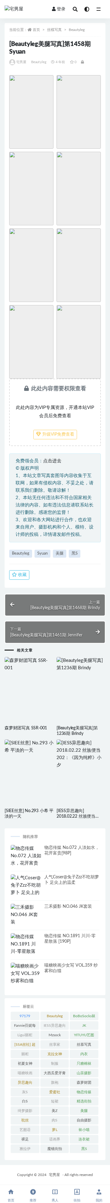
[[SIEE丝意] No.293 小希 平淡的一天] (29, 746)
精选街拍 (84, 1101)
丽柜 (25, 1054)
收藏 (22, 575)
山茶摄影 (84, 1073)
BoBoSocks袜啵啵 (84, 1017)
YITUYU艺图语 (84, 1036)
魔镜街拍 (54, 1149)
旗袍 (54, 1082)
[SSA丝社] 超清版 (24, 1046)
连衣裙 (84, 1139)
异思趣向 (25, 1082)
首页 (36, 30)
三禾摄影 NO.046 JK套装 (68, 906)
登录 (61, 9)
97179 (25, 1016)
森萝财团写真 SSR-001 (26, 728)
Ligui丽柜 (24, 1035)
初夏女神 (25, 1063)
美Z (54, 1111)
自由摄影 (84, 1120)
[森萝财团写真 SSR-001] (29, 664)
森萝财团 (84, 1082)
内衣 (84, 1054)
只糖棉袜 (84, 1063)
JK (84, 1025)
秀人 (55, 1200)
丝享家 (54, 1044)
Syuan (42, 554)
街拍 (77, 1200)
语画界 (54, 1139)
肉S (54, 1120)
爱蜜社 (54, 1092)
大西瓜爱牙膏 (55, 1073)
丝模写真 (54, 30)
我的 (99, 1200)
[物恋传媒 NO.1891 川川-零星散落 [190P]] (26, 948)
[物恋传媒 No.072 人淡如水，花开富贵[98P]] (26, 859)
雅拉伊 (25, 1149)
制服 (54, 1063)
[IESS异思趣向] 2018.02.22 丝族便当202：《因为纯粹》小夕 (79, 816)
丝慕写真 (84, 1044)
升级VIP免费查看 (57, 434)
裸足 (25, 1139)
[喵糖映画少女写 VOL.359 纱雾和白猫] (26, 974)
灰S (25, 1092)
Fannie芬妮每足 (25, 1027)
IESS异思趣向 (55, 1025)
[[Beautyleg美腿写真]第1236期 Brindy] (81, 664)
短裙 (54, 1101)
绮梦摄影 (25, 1111)
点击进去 (52, 461)
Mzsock (55, 1035)
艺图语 (25, 1130)
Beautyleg (77, 30)
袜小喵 (84, 1130)
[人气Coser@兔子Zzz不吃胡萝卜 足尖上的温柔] (26, 889)
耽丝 (25, 1120)
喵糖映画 (25, 1073)
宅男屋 (21, 62)
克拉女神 (54, 1054)
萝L (54, 1130)
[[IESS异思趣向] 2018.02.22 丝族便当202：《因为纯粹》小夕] (81, 754)
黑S (75, 554)
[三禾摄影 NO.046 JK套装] (26, 915)
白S (25, 1101)
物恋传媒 (84, 1092)
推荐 (33, 1200)
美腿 (60, 554)
